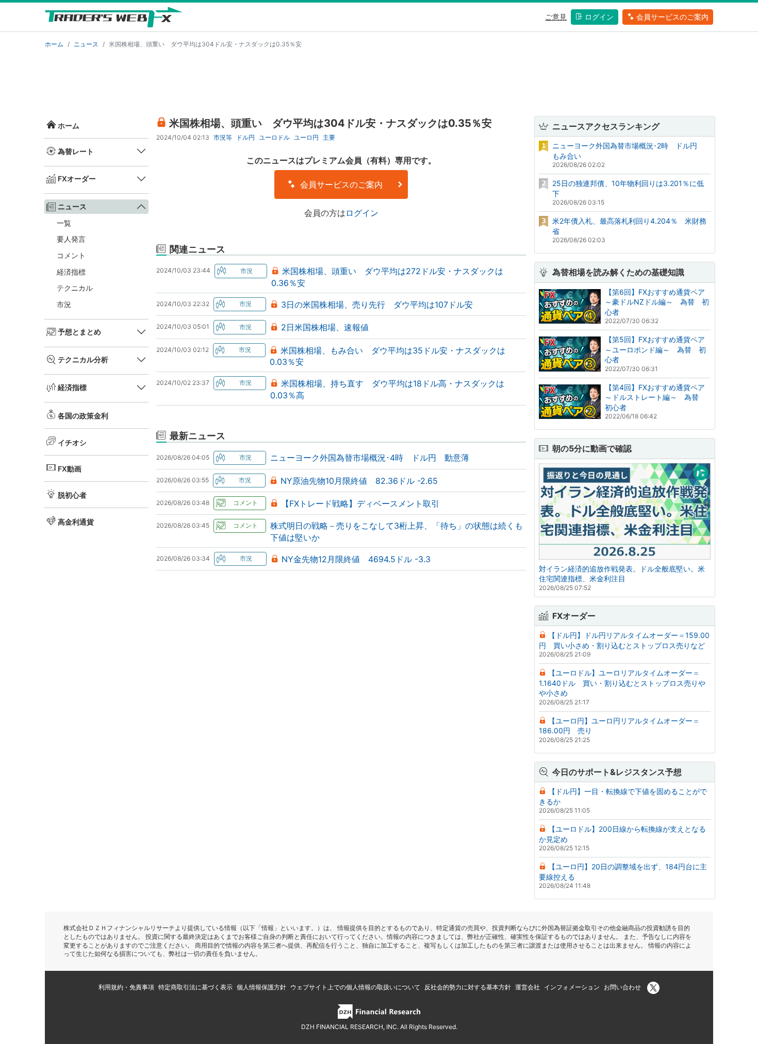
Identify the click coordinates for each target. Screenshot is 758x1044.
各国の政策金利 (83, 415)
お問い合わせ (622, 987)
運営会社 (527, 987)
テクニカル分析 (83, 359)
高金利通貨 (76, 521)
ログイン (599, 16)
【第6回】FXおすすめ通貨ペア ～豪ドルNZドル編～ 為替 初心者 (658, 302)
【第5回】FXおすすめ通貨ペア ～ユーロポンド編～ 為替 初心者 (658, 349)
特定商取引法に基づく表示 (195, 987)
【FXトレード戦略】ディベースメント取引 (360, 503)
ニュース (86, 44)
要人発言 (71, 238)
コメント (71, 255)
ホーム (54, 44)
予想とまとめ (79, 331)
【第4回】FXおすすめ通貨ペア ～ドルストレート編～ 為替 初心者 (658, 397)
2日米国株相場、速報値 (325, 327)
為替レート (76, 151)
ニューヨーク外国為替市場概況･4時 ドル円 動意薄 (369, 457)
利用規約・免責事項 (126, 987)
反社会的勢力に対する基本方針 (467, 987)
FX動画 (69, 468)
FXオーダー (77, 178)
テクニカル (75, 287)
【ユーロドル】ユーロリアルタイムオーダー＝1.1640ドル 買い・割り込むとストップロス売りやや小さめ (622, 682)
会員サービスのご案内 (672, 16)
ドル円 (245, 137)
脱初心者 (72, 495)
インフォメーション (572, 987)
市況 (64, 304)
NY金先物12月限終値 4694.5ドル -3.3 (356, 559)
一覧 (64, 222)
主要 (329, 137)
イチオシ (72, 442)
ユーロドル (274, 137)
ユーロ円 (306, 137)
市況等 (222, 137)
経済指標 (71, 271)
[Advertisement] (379, 80)
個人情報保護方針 (261, 987)
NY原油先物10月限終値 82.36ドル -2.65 (359, 481)
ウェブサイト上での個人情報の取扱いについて (355, 987)
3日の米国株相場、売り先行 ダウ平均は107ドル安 (377, 304)
